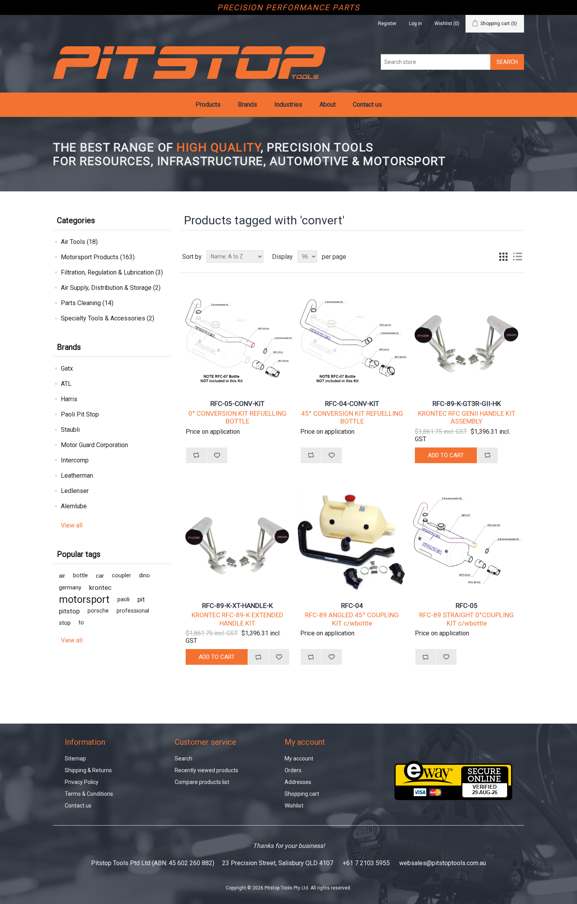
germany (70, 587)
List (517, 256)
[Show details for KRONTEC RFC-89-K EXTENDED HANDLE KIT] (237, 538)
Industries (288, 104)
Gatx (67, 368)
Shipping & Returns (88, 770)
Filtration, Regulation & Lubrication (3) (112, 272)
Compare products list (202, 782)
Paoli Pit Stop (80, 414)
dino (144, 575)
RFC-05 (467, 605)
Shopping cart (302, 794)
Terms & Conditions (89, 794)
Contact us (367, 104)
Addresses (298, 782)
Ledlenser (75, 491)
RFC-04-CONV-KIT (352, 403)
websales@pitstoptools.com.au (442, 863)
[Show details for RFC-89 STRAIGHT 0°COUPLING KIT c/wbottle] (466, 538)
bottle (80, 575)
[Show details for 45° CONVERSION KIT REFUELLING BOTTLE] (351, 336)
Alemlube (74, 506)
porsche (98, 611)
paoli (123, 599)
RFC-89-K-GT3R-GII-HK (467, 403)
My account (299, 758)
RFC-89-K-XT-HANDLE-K (237, 605)
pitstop (69, 611)
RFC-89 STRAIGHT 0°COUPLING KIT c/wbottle (466, 619)
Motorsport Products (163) (98, 257)
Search (183, 758)
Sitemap (75, 758)
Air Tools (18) (79, 242)
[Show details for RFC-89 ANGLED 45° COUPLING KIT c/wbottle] (351, 538)
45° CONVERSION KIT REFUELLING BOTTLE (352, 417)
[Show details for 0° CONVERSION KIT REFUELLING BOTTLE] (237, 336)
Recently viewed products (206, 770)
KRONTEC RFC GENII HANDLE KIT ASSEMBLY (466, 417)
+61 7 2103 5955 (366, 863)
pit (141, 599)
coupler (121, 575)
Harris (69, 399)
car (100, 575)
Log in (415, 23)
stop (65, 622)
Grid (503, 256)
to (81, 622)
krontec (100, 587)
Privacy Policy (82, 782)
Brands (247, 104)
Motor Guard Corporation (94, 445)
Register (387, 23)
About (328, 104)
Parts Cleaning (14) (87, 303)
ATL (66, 383)
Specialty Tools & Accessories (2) (107, 318)
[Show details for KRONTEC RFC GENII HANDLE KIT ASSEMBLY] (466, 336)
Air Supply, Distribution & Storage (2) (111, 287)
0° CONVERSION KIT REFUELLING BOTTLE (237, 417)
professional (133, 611)
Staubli (70, 429)
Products (208, 104)
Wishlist (294, 805)
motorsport (84, 599)
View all (71, 525)
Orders (293, 770)
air (62, 575)
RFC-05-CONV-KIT (237, 403)
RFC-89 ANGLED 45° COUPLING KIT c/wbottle (352, 619)
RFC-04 (352, 605)
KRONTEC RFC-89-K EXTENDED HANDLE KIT (237, 619)
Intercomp (75, 460)
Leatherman (77, 475)
